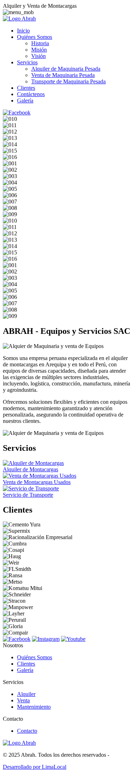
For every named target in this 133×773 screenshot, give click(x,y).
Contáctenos (31, 94)
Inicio (23, 31)
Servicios (27, 62)
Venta (23, 700)
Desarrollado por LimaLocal (34, 767)
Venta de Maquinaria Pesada (63, 75)
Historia (40, 43)
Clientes (26, 88)
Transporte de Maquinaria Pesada (68, 81)
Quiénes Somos (34, 37)
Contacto (27, 731)
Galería (25, 101)
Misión (39, 50)
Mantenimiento (34, 707)
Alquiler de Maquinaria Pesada (65, 69)
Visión (38, 56)
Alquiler (26, 694)
